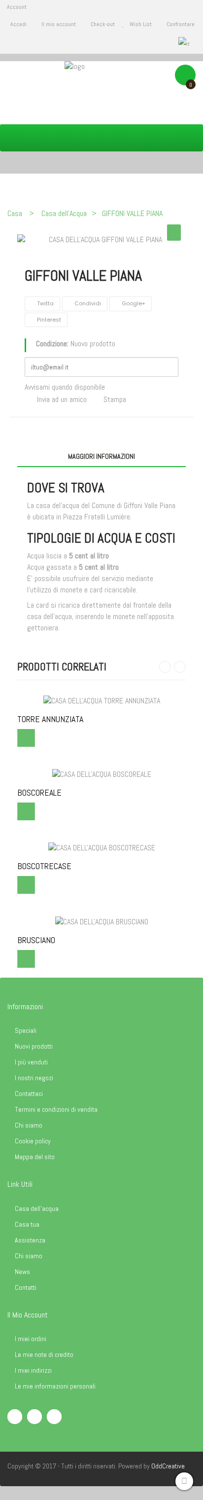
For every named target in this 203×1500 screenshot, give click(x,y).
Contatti (25, 1287)
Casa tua (27, 1224)
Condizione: (52, 343)
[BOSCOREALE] (101, 774)
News (22, 1271)
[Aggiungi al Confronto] (26, 738)
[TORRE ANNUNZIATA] (101, 700)
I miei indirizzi (33, 1370)
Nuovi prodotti (34, 1046)
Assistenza (30, 1240)
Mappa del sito (35, 1156)
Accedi (19, 24)
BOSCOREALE (39, 793)
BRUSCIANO (36, 940)
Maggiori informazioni (101, 456)
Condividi (87, 303)
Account (17, 7)
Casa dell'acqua (37, 1208)
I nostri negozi (34, 1077)
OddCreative (168, 1466)
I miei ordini (30, 1338)
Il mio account (58, 24)
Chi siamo (28, 1125)
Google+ (132, 303)
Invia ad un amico (62, 399)
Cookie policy (33, 1140)
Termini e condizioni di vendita (56, 1109)
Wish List (141, 24)
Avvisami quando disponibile (65, 387)
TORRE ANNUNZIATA (50, 719)
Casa (14, 213)
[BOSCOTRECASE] (101, 847)
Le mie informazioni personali (55, 1386)
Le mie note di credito (44, 1354)
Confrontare (181, 24)
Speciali (25, 1030)
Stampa (114, 399)
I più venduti (31, 1062)
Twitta (44, 303)
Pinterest (48, 320)
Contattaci (29, 1093)
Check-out (103, 24)
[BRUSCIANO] (101, 921)
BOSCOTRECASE (44, 866)
